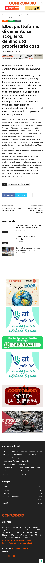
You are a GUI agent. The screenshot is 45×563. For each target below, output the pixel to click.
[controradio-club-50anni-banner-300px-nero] (22, 379)
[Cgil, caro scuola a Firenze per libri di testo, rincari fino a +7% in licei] (8, 229)
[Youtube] (14, 556)
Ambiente (11, 20)
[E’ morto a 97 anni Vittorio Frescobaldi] (8, 240)
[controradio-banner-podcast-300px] (22, 305)
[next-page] (7, 259)
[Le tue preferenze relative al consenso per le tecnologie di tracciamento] (41, 561)
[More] (30, 195)
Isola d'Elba (25, 184)
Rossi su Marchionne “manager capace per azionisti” (35, 210)
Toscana (5, 20)
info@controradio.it (20, 548)
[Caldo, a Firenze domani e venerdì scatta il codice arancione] (8, 251)
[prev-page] (3, 259)
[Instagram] (9, 556)
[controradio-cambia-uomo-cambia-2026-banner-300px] (22, 334)
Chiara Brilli (7, 51)
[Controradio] (22, 3)
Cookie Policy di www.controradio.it (16, 540)
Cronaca (18, 20)
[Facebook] (4, 556)
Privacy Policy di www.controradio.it (17, 543)
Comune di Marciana (14, 184)
